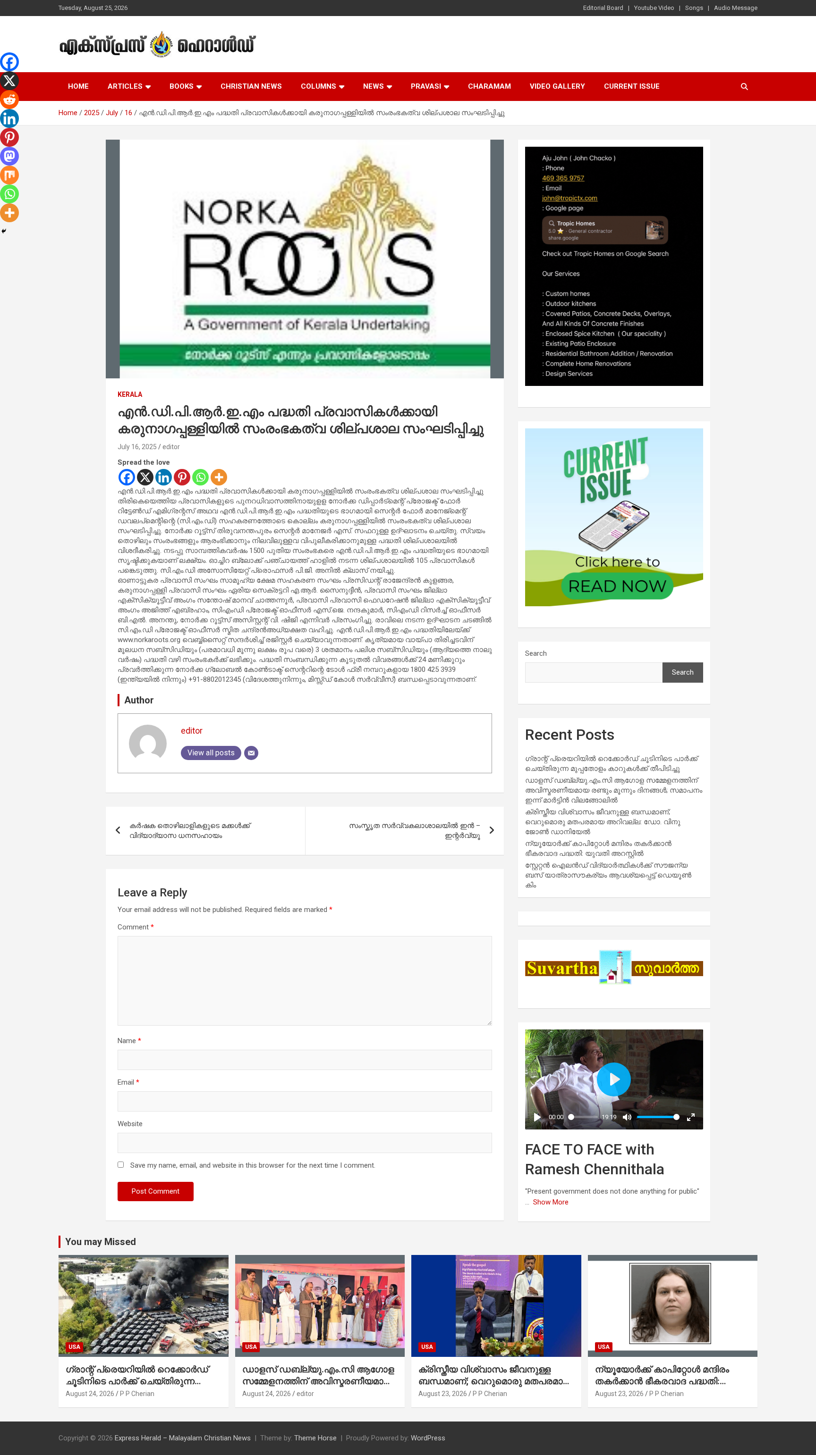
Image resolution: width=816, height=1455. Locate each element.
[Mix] (9, 175)
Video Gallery (557, 86)
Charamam (489, 86)
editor (171, 447)
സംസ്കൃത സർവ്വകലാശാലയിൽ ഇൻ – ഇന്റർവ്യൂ (414, 830)
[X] (145, 477)
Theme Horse (315, 1438)
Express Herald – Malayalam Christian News (183, 1438)
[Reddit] (9, 99)
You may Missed (100, 1241)
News (373, 86)
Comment (136, 927)
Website (130, 1124)
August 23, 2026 (442, 1393)
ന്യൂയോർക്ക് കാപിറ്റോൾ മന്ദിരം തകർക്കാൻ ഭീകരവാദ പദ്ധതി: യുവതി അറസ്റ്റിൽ (662, 1381)
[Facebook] (127, 477)
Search (536, 653)
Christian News (251, 86)
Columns (318, 86)
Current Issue (632, 86)
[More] (219, 477)
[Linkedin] (163, 477)
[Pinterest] (182, 477)
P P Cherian (137, 1393)
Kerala (130, 394)
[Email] (251, 753)
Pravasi (426, 86)
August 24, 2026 (90, 1393)
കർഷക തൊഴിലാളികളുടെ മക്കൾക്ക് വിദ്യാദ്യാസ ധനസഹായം (189, 830)
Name (129, 1041)
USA (74, 1347)
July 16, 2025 (137, 447)
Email (128, 1082)
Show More (551, 1202)
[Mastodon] (9, 156)
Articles (125, 86)
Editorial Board (603, 7)
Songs (694, 7)
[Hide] (4, 231)
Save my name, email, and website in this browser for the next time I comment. (252, 1165)
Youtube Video (654, 7)
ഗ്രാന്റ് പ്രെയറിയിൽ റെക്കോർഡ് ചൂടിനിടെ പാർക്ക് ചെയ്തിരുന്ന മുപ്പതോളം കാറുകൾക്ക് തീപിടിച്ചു (137, 1381)
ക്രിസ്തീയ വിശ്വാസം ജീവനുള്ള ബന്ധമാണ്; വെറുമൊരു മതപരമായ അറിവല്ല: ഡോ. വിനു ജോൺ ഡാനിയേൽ (602, 822)
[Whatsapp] (200, 477)
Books (182, 86)
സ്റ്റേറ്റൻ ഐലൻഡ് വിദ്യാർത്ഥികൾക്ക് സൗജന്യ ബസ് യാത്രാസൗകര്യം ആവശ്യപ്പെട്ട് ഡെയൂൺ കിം (608, 875)
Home (78, 86)
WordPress (428, 1438)
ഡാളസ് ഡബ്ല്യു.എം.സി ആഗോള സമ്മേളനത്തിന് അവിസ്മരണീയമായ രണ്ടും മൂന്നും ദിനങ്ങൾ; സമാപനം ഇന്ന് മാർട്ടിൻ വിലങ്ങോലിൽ (613, 790)
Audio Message (735, 7)
